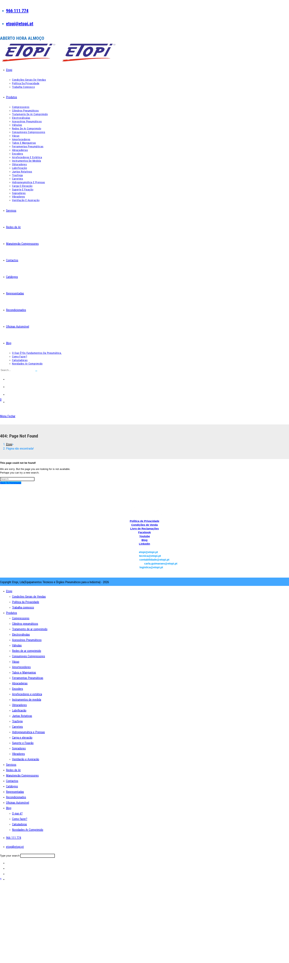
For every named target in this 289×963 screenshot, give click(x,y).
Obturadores (19, 705)
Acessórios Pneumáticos (27, 640)
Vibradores (18, 754)
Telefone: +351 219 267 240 (144, 493)
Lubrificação (19, 710)
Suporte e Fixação (23, 743)
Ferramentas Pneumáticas (27, 678)
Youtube (144, 536)
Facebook (144, 532)
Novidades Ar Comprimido (27, 830)
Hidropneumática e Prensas (28, 732)
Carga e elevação (22, 737)
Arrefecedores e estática (27, 694)
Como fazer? (19, 819)
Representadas (15, 792)
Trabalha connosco (23, 607)
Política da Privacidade (25, 602)
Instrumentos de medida (26, 699)
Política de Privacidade (144, 521)
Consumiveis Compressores (28, 656)
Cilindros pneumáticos (25, 623)
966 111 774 (17, 10)
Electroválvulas (21, 634)
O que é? (17, 813)
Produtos (11, 613)
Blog (144, 540)
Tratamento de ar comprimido (29, 629)
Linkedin (144, 543)
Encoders (17, 689)
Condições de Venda (144, 524)
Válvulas (17, 645)
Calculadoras (19, 824)
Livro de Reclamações (144, 528)
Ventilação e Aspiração (25, 759)
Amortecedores (21, 667)
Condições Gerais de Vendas (29, 596)
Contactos (12, 781)
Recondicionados (16, 797)
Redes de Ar (13, 770)
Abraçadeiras (20, 683)
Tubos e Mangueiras (24, 672)
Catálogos (12, 786)
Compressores (20, 618)
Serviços (11, 764)
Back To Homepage (10, 483)
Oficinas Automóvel (17, 802)
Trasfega (17, 721)
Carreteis (17, 727)
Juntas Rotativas (22, 716)
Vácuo (15, 661)
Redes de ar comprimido (26, 651)
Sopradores (19, 748)
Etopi (9, 591)
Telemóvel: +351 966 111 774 (144, 497)
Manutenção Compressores (22, 775)
